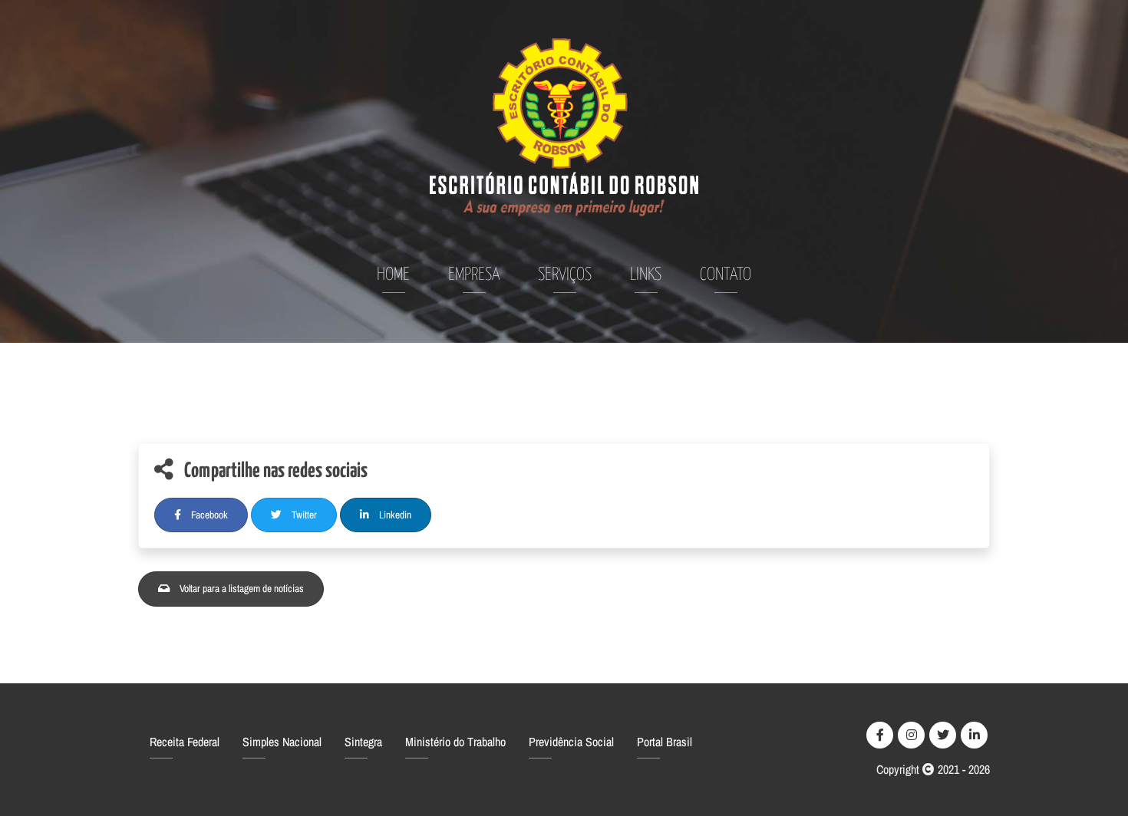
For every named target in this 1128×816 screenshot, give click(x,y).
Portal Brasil (664, 741)
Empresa (474, 275)
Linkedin (394, 515)
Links (645, 275)
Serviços (565, 275)
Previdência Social (571, 741)
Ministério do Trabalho (455, 741)
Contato (725, 275)
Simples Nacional (282, 741)
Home (393, 275)
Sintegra (363, 741)
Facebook (208, 515)
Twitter (303, 515)
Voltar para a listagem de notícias (240, 588)
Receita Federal (184, 741)
